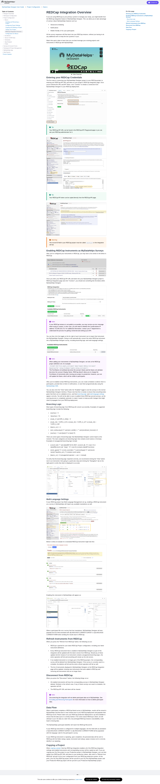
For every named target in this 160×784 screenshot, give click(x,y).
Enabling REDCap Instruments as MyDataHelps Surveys (139, 16)
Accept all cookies (91, 779)
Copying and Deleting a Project (14, 27)
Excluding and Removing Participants (61, 699)
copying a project (55, 748)
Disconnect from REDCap (133, 25)
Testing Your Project (11, 29)
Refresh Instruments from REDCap (136, 23)
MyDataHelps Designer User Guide (13, 7)
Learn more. (78, 779)
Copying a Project (131, 29)
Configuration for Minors (12, 33)
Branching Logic (131, 19)
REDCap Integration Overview (13, 31)
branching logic (82, 394)
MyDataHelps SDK (52, 386)
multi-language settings (97, 394)
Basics (45, 7)
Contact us (154, 2)
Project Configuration (33, 7)
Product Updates (7, 54)
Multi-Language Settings (133, 21)
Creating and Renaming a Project (12, 22)
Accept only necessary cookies (111, 779)
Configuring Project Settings (13, 25)
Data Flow (129, 27)
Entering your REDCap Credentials (136, 13)
